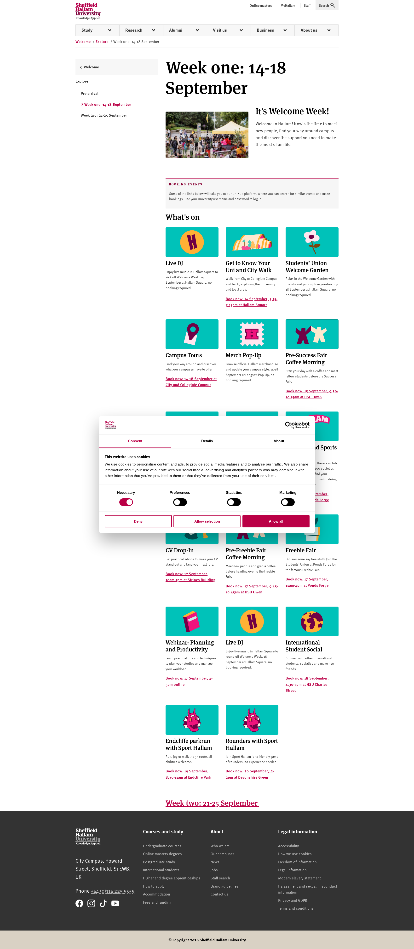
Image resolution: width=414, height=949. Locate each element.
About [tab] (279, 441)
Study (86, 30)
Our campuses (223, 853)
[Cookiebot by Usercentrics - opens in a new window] (289, 425)
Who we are (220, 845)
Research (133, 30)
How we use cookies (295, 853)
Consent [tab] (135, 441)
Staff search (220, 877)
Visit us (220, 30)
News (215, 861)
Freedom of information (297, 861)
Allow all (276, 521)
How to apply (153, 886)
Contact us (219, 893)
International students (161, 869)
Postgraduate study (159, 861)
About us (309, 30)
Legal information (292, 869)
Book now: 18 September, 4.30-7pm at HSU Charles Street (307, 684)
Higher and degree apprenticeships (171, 877)
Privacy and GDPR (292, 900)
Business (265, 30)
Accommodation (156, 893)
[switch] (180, 502)
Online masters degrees (162, 853)
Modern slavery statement (299, 877)
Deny (138, 521)
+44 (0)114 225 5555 (112, 890)
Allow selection (207, 521)
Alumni (175, 30)
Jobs (214, 869)
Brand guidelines (224, 886)
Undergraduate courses (162, 845)
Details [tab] (207, 441)
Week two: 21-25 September (212, 802)
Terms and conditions (296, 908)
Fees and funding (157, 902)
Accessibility (288, 845)
